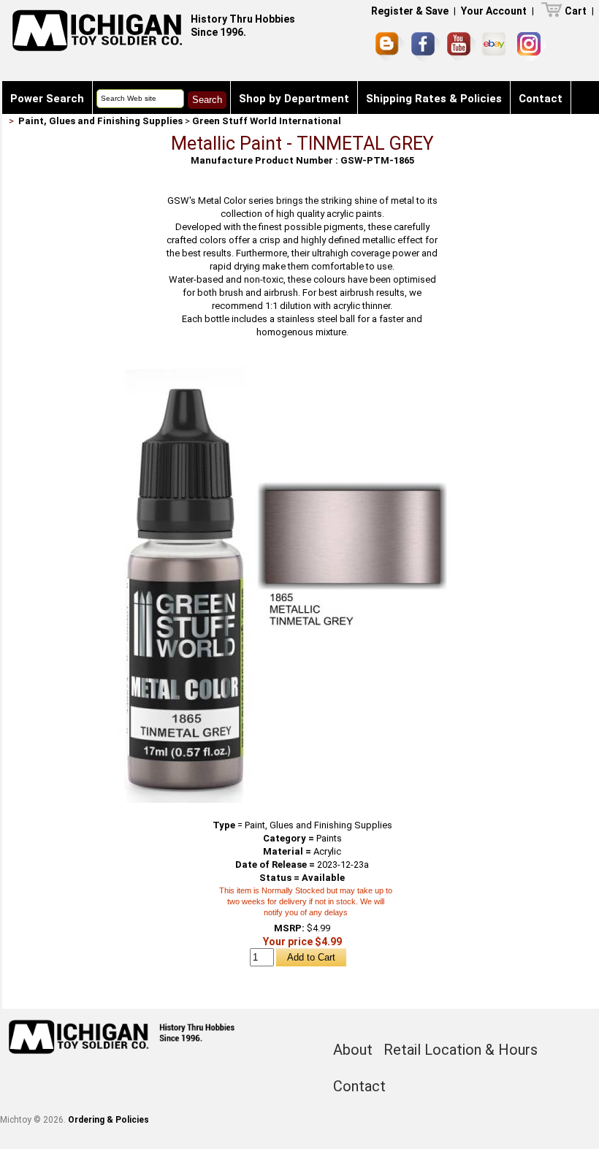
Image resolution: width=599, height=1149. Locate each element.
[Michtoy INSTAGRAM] (531, 46)
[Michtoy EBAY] (496, 46)
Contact (540, 98)
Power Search (47, 98)
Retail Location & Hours (461, 1049)
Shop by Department (294, 98)
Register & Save (410, 11)
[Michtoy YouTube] (461, 46)
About (353, 1049)
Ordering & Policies (108, 1120)
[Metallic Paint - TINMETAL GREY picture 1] (302, 369)
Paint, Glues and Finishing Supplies (100, 120)
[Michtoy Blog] (390, 46)
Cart (576, 11)
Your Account (494, 11)
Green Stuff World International (266, 120)
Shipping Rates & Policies (434, 98)
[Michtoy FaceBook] (425, 46)
